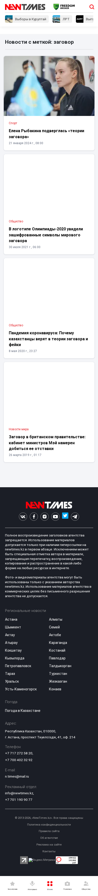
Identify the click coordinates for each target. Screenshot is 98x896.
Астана (11, 619)
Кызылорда (14, 658)
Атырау (11, 643)
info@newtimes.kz (19, 793)
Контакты (49, 851)
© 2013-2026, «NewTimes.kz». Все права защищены (49, 818)
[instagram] (44, 516)
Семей (54, 627)
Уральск (12, 681)
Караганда (58, 643)
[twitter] (65, 516)
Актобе (55, 635)
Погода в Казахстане (22, 711)
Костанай (57, 650)
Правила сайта (49, 831)
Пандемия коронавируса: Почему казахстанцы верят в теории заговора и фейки (48, 339)
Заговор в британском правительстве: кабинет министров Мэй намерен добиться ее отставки (47, 443)
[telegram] (75, 516)
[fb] (34, 516)
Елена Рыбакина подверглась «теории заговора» (46, 133)
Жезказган (58, 681)
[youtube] (55, 516)
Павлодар (57, 658)
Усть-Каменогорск (21, 689)
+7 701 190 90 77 (18, 800)
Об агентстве (49, 838)
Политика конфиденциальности (49, 824)
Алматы (55, 619)
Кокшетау (13, 650)
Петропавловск (18, 666)
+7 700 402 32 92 (18, 760)
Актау (10, 635)
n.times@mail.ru (17, 776)
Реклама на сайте (49, 844)
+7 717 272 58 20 (18, 753)
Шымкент (13, 627)
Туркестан (58, 674)
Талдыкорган (60, 666)
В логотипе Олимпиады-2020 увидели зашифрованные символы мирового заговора (46, 235)
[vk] (23, 516)
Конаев (55, 689)
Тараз (10, 674)
